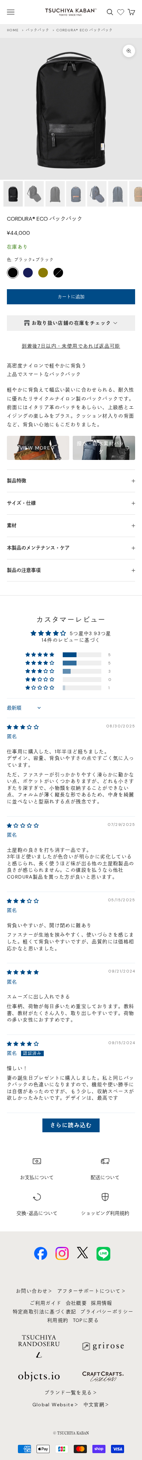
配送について (105, 1177)
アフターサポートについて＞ (91, 1291)
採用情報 (101, 1303)
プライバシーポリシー (106, 1312)
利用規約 (58, 1320)
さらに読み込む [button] (71, 1125)
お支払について (37, 1177)
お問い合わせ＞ (34, 1291)
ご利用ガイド (45, 1303)
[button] (40, 654)
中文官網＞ (96, 1404)
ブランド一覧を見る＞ (71, 1392)
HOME (13, 30)
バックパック (37, 30)
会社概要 (76, 1303)
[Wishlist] (120, 12)
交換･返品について (37, 1213)
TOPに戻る (86, 1320)
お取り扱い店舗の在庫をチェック (71, 323)
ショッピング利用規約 (105, 1213)
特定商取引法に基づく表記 (45, 1312)
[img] (23, 727)
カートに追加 (71, 297)
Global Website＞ (55, 1404)
